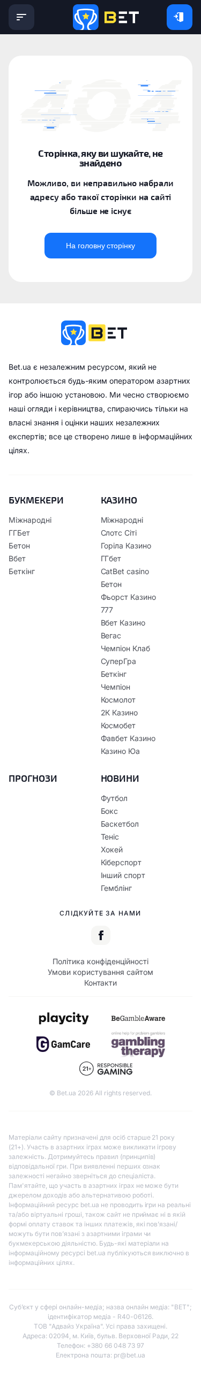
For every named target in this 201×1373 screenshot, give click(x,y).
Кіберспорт (121, 862)
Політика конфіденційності (100, 961)
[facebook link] (100, 935)
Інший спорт (123, 875)
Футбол (114, 798)
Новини (120, 778)
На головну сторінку (100, 245)
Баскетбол (120, 823)
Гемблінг (116, 888)
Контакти (100, 982)
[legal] (63, 1018)
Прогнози (33, 778)
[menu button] (21, 17)
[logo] (106, 17)
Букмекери (36, 500)
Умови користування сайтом (100, 972)
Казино (119, 500)
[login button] (179, 17)
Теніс (110, 836)
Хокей (112, 849)
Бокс (109, 810)
